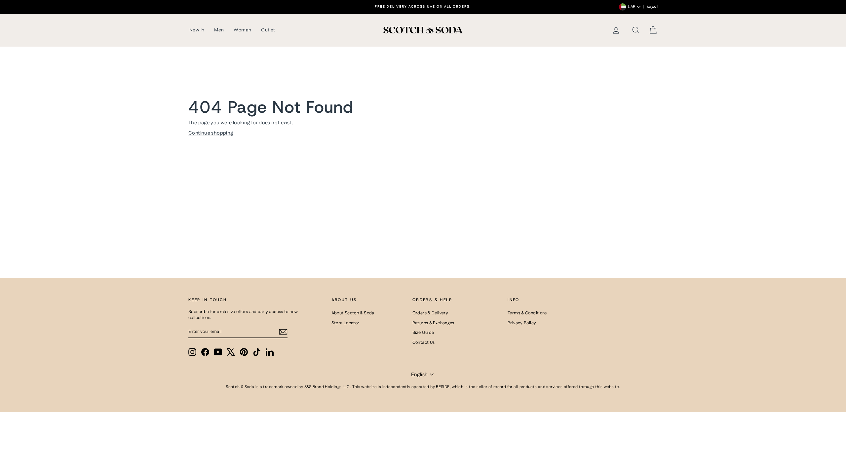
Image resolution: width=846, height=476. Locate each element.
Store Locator (345, 323)
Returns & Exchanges (433, 323)
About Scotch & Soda (352, 313)
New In (196, 30)
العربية (652, 6)
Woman (242, 30)
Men (219, 30)
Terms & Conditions (527, 313)
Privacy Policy (522, 323)
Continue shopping (210, 133)
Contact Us (423, 342)
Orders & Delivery (430, 313)
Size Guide (423, 333)
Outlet (268, 30)
